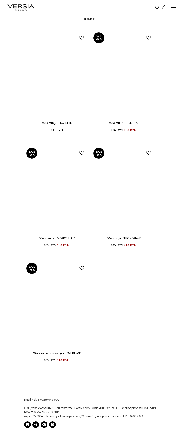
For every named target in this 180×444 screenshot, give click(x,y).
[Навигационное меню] (173, 7)
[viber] (52, 424)
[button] (157, 7)
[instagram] (27, 424)
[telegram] (35, 424)
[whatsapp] (44, 424)
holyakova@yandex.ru (45, 400)
